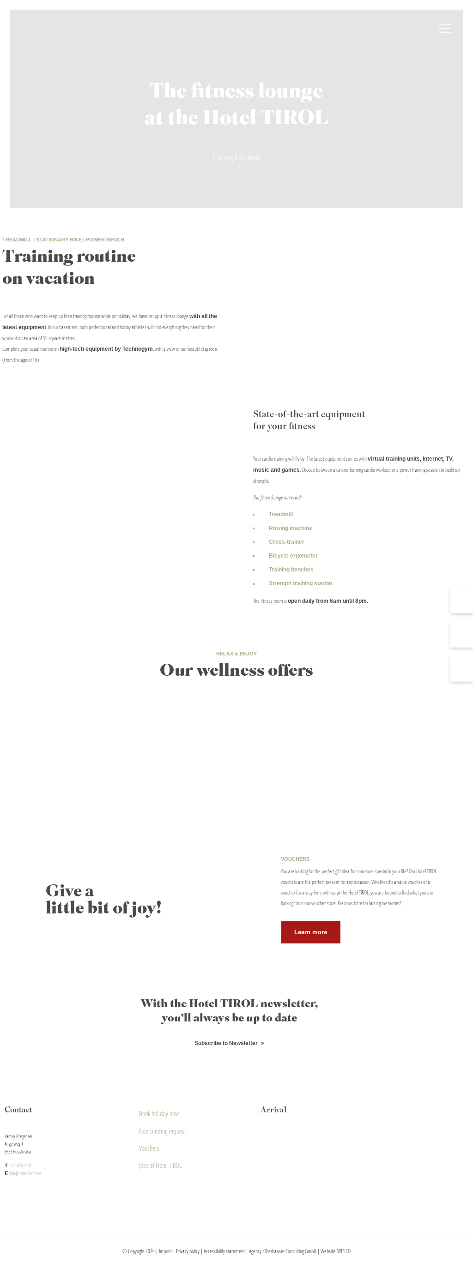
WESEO (344, 1251)
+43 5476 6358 (20, 1165)
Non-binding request (162, 1130)
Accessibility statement (224, 1251)
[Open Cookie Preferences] (20, 1256)
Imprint (165, 1251)
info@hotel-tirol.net (25, 1173)
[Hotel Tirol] (236, 30)
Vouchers (149, 1148)
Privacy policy (188, 1251)
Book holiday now (159, 1113)
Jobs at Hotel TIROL (160, 1165)
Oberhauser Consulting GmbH (289, 1251)
